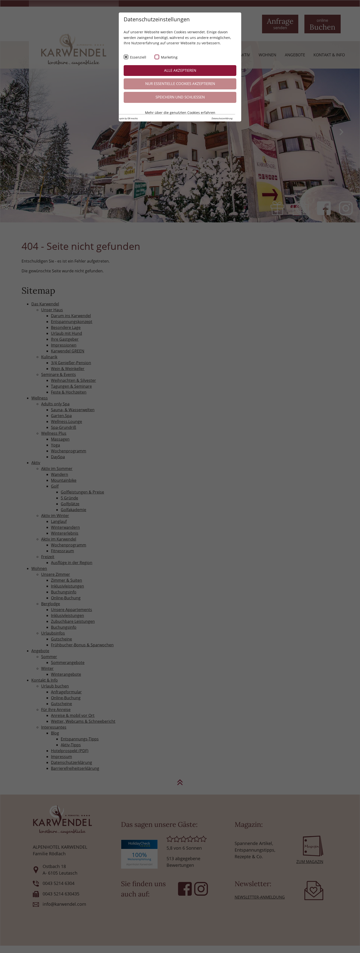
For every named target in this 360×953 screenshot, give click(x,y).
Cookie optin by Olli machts (125, 118)
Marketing (169, 57)
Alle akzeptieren (180, 70)
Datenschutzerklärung (222, 118)
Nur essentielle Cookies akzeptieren (180, 83)
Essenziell (138, 57)
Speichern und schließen (180, 97)
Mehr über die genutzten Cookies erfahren (180, 112)
